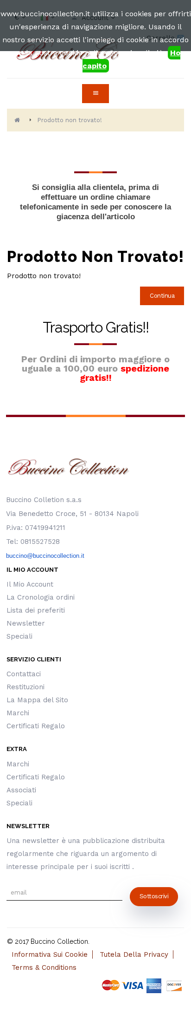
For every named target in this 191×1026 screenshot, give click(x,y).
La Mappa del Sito (37, 700)
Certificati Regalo (35, 726)
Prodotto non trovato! (69, 120)
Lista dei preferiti (35, 610)
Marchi (17, 713)
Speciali (19, 636)
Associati (21, 790)
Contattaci (23, 674)
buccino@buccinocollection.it (45, 555)
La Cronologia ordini (40, 597)
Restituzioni (25, 687)
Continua (162, 295)
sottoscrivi (154, 896)
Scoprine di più (136, 52)
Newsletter (25, 623)
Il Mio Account (29, 584)
